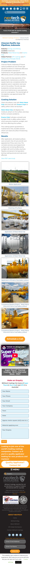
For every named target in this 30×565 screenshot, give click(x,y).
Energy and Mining (14, 49)
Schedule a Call (15, 339)
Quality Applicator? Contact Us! (15, 464)
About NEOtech (15, 524)
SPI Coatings (16, 57)
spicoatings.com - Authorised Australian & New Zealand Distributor (15, 4)
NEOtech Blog (15, 521)
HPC (22, 385)
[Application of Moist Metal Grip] (15, 220)
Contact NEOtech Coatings (15, 530)
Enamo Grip (21, 104)
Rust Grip (13, 385)
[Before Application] (15, 172)
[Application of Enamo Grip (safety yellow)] (15, 268)
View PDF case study (8, 158)
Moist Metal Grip (13, 53)
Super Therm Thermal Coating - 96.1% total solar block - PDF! (15, 372)
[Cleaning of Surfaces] (15, 196)
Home (15, 518)
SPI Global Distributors (15, 527)
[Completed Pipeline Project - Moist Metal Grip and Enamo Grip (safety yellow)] (15, 292)
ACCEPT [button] (18, 562)
